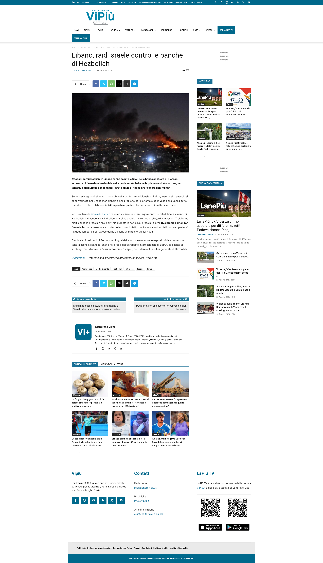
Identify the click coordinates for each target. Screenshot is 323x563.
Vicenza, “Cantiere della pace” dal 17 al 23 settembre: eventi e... (238, 111)
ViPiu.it (201, 487)
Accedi (115, 2)
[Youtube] (248, 2)
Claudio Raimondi (205, 234)
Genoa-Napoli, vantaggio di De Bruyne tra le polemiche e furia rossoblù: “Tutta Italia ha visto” (87, 442)
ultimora (130, 269)
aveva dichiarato (100, 214)
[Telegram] (134, 83)
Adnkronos (166, 30)
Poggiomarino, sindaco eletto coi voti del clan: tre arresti (161, 307)
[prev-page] (74, 452)
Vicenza (129, 30)
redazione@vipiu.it (145, 487)
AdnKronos (87, 269)
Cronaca (201, 139)
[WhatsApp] (111, 83)
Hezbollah (117, 269)
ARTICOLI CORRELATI (85, 364)
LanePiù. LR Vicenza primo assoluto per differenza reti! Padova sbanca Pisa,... (218, 225)
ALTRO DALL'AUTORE (111, 364)
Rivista (209, 30)
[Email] (119, 83)
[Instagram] (226, 2)
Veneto (114, 30)
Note (195, 30)
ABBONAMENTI (226, 30)
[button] (216, 2)
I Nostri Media (196, 2)
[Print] (126, 83)
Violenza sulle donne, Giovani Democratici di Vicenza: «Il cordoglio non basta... (232, 307)
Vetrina (201, 104)
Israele (150, 269)
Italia (100, 30)
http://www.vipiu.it (103, 331)
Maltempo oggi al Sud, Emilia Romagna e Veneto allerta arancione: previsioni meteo (96, 307)
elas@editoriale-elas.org (149, 514)
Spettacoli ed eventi (235, 139)
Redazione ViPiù (82, 70)
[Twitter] (243, 2)
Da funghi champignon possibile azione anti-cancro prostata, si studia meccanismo (88, 402)
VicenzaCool (147, 30)
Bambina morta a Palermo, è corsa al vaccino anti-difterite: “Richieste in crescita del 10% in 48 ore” (130, 402)
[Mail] (232, 2)
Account (132, 2)
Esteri (87, 30)
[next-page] (79, 452)
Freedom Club (80, 38)
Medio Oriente (102, 269)
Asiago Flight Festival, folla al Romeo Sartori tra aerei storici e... (238, 146)
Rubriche (184, 30)
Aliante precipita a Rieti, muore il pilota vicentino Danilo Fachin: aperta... (209, 146)
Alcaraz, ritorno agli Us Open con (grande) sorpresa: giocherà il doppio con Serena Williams (168, 442)
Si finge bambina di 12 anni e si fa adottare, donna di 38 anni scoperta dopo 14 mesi (129, 442)
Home (76, 30)
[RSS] (237, 2)
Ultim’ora (98, 47)
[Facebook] (221, 2)
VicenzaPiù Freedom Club (175, 2)
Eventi (229, 104)
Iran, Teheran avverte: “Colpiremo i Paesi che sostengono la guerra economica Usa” (169, 402)
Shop (123, 2)
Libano (140, 269)
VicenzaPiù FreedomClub (150, 2)
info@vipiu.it (141, 500)
